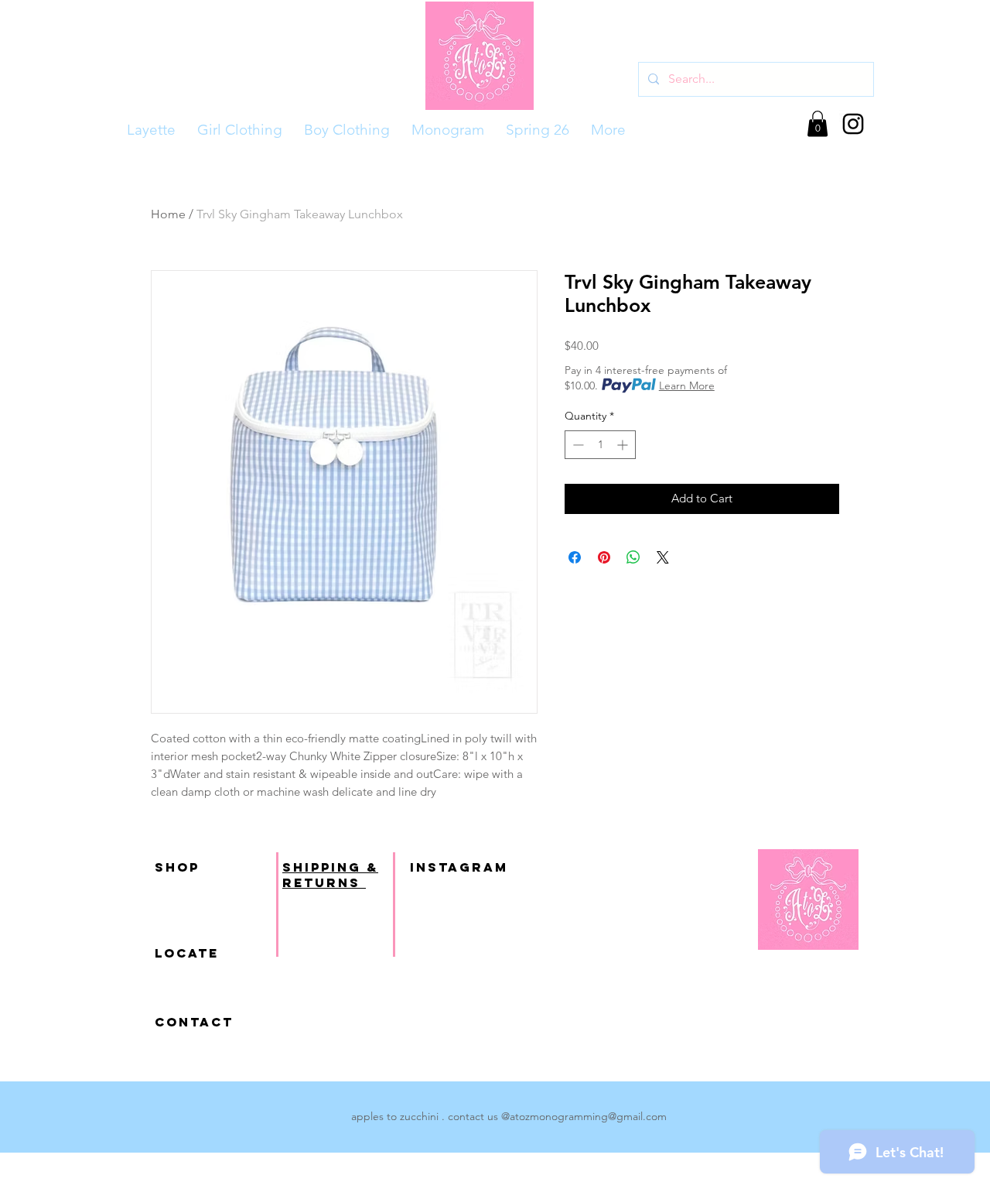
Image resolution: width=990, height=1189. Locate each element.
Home (168, 214)
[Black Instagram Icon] (853, 124)
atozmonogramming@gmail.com (588, 1116)
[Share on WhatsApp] (633, 557)
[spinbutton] (600, 444)
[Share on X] (663, 557)
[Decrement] (576, 444)
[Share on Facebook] (574, 557)
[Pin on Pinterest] (604, 557)
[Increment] (623, 444)
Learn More (687, 385)
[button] (817, 123)
